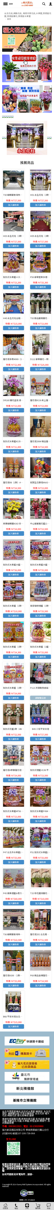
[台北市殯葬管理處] (27, 1076)
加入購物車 (13, 204)
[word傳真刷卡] (27, 1052)
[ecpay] (27, 1040)
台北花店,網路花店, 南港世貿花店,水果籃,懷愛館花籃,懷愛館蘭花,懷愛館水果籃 (27, 15)
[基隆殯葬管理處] (27, 1099)
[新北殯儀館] (27, 1088)
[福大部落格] (27, 1064)
